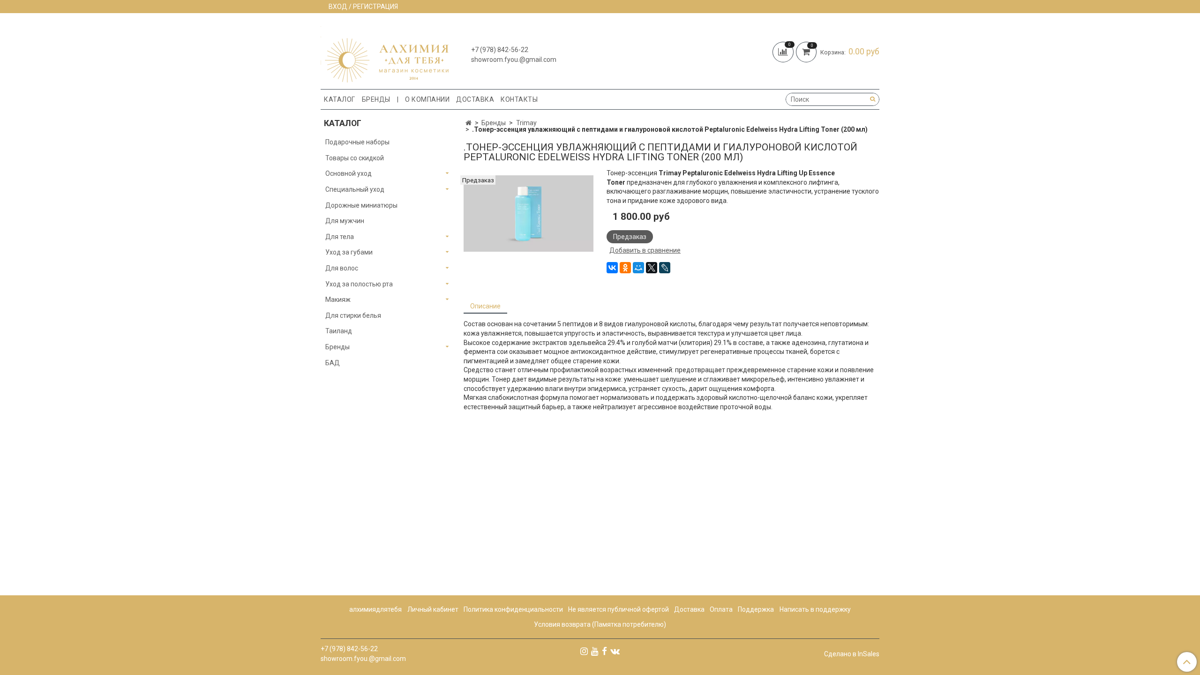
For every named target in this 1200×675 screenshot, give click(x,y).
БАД (332, 363)
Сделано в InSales (851, 654)
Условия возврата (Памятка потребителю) (600, 624)
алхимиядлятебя (375, 609)
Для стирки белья (353, 315)
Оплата (721, 609)
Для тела (339, 236)
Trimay (526, 123)
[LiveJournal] (664, 267)
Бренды (376, 99)
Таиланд (338, 331)
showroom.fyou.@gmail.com (513, 59)
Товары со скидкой (354, 158)
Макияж (338, 299)
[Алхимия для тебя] (385, 53)
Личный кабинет (432, 609)
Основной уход (348, 173)
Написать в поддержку (815, 609)
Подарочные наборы (357, 142)
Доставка (475, 99)
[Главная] (468, 123)
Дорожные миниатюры (361, 205)
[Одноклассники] (625, 267)
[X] (651, 267)
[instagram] (584, 651)
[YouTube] (595, 651)
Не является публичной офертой (618, 609)
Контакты (519, 99)
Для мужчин (344, 221)
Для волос (341, 268)
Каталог (339, 99)
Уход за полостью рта (359, 284)
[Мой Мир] (638, 267)
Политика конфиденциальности (513, 609)
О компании (427, 99)
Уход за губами (349, 252)
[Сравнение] (784, 51)
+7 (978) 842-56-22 (499, 49)
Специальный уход (354, 189)
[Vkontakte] (615, 651)
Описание (485, 306)
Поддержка (756, 609)
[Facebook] (604, 651)
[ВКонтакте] (612, 267)
